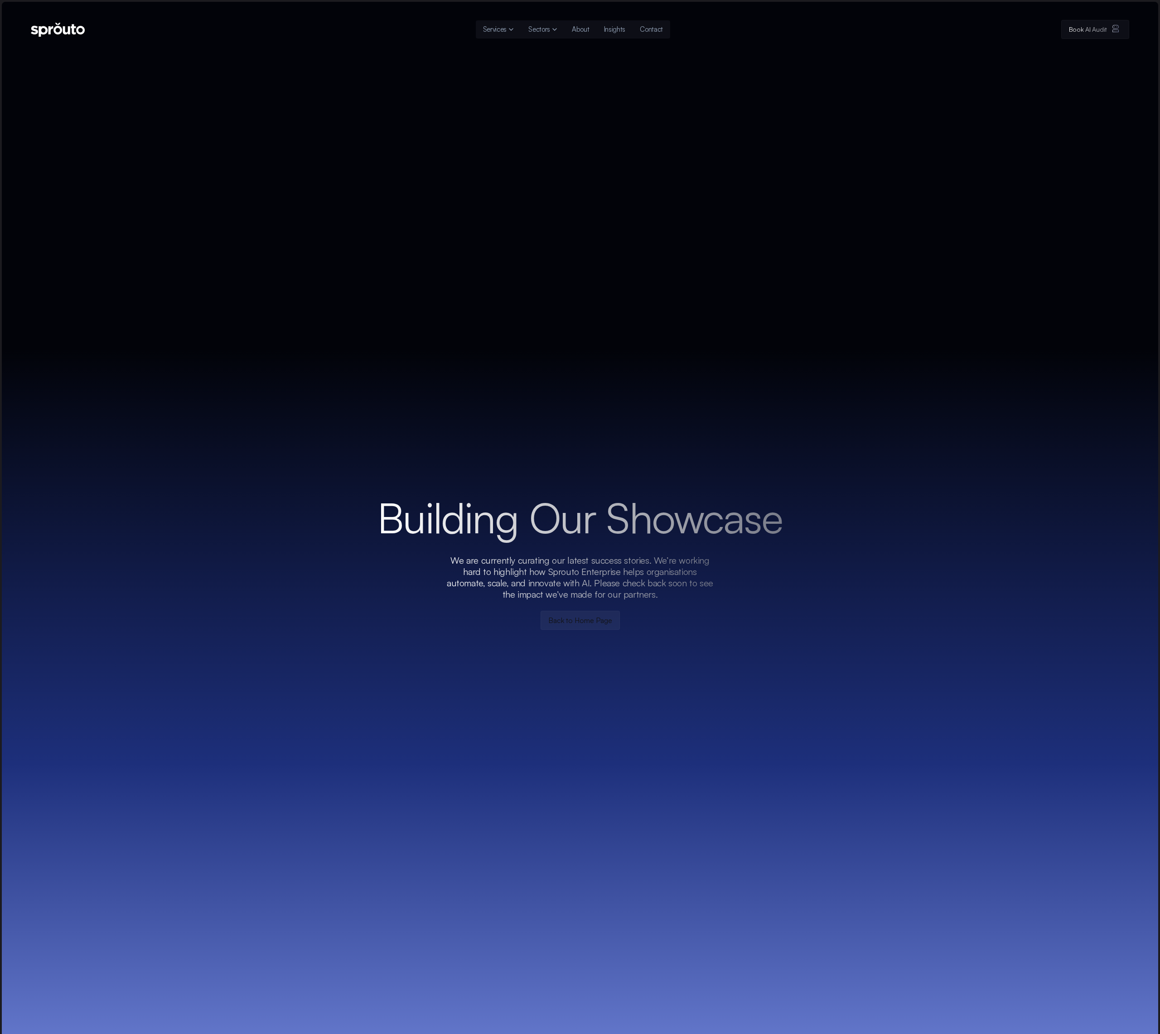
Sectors (539, 29)
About (581, 29)
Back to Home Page (580, 620)
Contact (651, 29)
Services (495, 29)
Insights (615, 29)
